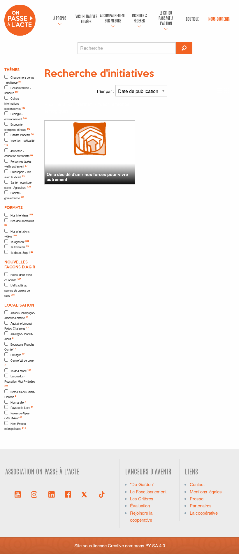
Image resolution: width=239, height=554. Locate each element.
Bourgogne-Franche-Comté (19, 347)
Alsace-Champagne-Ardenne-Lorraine (19, 315)
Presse (196, 498)
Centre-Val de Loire (19, 362)
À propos (59, 17)
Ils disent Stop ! (21, 252)
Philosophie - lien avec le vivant (17, 174)
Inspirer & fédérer (139, 18)
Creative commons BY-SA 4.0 (136, 545)
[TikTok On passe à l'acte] (101, 494)
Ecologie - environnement (15, 116)
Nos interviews (21, 215)
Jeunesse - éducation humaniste (18, 153)
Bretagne (17, 354)
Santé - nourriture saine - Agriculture (17, 185)
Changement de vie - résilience (19, 80)
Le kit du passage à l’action (166, 18)
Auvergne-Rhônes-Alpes (18, 336)
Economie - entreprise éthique (17, 127)
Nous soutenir (219, 18)
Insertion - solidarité (19, 142)
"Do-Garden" (142, 484)
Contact (197, 484)
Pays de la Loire (21, 407)
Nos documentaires (19, 223)
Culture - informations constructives (14, 103)
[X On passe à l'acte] (85, 494)
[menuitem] (60, 19)
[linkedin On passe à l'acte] (51, 494)
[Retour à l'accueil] (20, 19)
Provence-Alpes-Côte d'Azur (17, 416)
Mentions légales (206, 491)
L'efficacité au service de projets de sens (17, 290)
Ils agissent (19, 241)
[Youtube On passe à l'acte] (17, 494)
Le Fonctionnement (148, 491)
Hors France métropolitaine (15, 426)
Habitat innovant (22, 135)
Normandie (18, 402)
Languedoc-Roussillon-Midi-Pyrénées (19, 380)
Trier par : (105, 91)
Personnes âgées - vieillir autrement (18, 164)
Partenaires (201, 505)
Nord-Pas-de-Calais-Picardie (19, 394)
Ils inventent (19, 247)
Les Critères (141, 498)
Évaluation (140, 505)
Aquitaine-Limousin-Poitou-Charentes (19, 326)
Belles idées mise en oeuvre (18, 277)
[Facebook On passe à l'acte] (67, 494)
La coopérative (204, 513)
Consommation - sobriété (17, 90)
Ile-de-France (20, 370)
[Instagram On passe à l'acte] (35, 494)
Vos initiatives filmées (86, 18)
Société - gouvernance (14, 195)
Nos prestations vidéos (17, 234)
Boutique (192, 18)
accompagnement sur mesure (113, 18)
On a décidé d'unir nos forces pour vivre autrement (87, 176)
